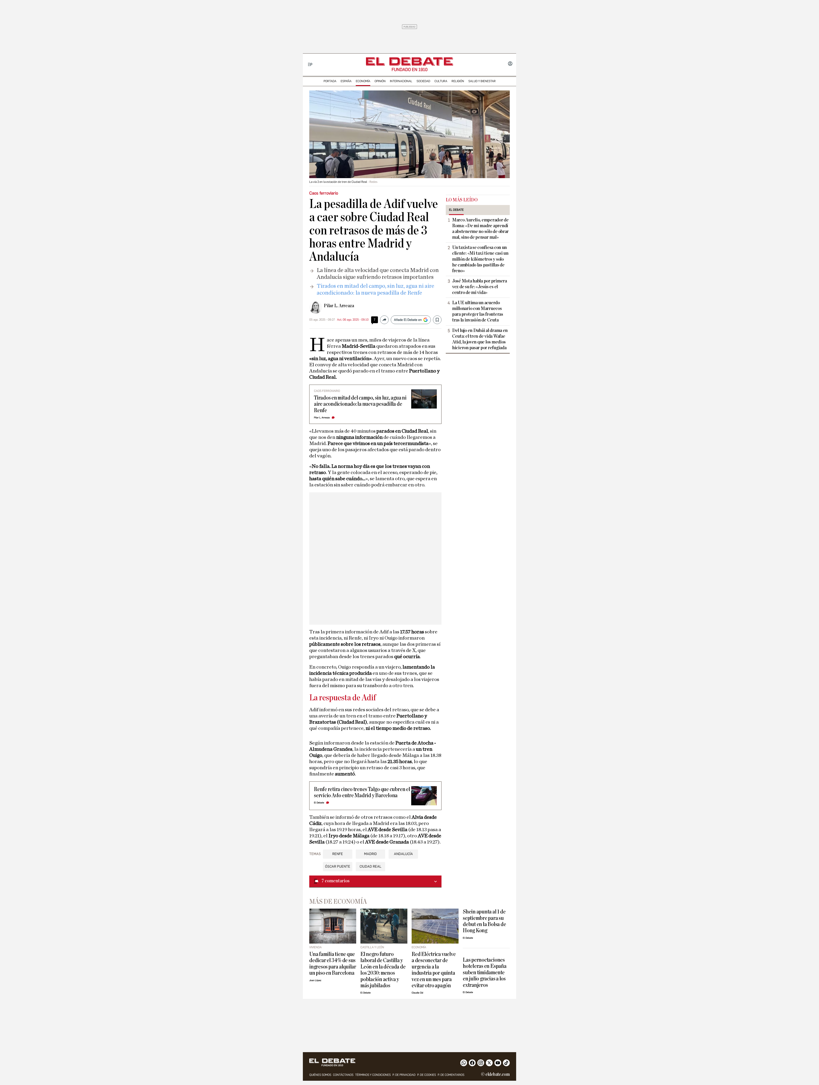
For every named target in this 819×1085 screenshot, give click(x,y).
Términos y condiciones (373, 1075)
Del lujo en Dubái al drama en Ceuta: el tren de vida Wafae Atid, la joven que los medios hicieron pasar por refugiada (480, 339)
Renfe (337, 854)
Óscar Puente (337, 866)
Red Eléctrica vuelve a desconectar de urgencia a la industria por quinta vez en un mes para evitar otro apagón (434, 969)
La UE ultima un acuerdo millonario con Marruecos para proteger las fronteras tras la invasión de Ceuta (477, 311)
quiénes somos (320, 1075)
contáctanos (343, 1075)
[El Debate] (409, 61)
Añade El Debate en (408, 320)
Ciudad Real (370, 866)
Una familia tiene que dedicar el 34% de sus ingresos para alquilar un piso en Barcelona (332, 963)
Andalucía (403, 854)
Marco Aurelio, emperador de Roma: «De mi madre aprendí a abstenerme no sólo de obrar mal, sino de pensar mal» (480, 228)
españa (346, 81)
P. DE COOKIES (426, 1075)
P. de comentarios (451, 1075)
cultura (440, 81)
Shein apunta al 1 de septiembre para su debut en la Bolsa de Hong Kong (484, 921)
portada (330, 81)
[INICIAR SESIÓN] (510, 64)
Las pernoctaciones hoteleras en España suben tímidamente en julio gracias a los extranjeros (485, 972)
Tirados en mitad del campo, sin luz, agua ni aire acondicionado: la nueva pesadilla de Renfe (360, 404)
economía (363, 81)
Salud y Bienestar (482, 81)
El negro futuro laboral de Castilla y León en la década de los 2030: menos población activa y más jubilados (382, 969)
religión (458, 81)
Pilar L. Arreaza (339, 305)
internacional (401, 81)
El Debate (319, 802)
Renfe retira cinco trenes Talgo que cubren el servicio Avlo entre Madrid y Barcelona (362, 792)
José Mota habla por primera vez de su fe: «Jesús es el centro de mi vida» (479, 286)
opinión (380, 81)
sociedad (423, 81)
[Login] (510, 64)
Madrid (370, 854)
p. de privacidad (403, 1075)
